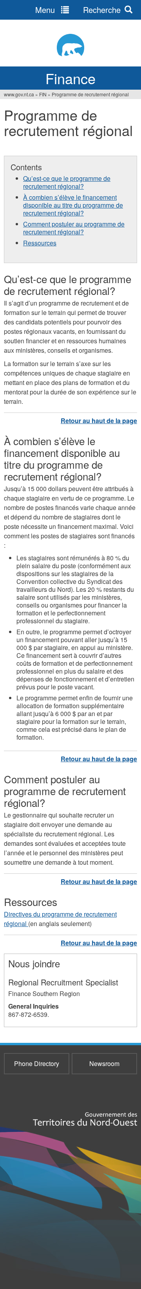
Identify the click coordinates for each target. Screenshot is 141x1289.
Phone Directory (36, 1063)
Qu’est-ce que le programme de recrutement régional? (66, 182)
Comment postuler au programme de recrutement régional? (74, 227)
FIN (43, 94)
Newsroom (104, 1063)
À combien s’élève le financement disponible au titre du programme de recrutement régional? (73, 205)
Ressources (39, 242)
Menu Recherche (78, 9)
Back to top (99, 420)
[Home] (70, 45)
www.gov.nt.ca (19, 94)
